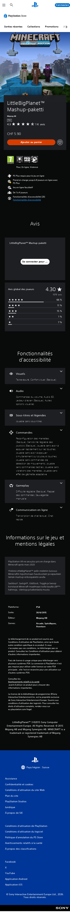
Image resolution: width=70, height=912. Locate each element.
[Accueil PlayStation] (35, 5)
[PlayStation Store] (16, 15)
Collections (33, 26)
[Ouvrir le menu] (4, 5)
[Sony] (62, 910)
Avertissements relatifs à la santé (23, 681)
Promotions (51, 26)
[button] (27, 199)
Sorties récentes (13, 26)
